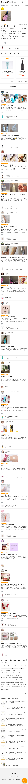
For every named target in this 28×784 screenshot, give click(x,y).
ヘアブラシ (3, 675)
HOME (14, 773)
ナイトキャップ (9, 670)
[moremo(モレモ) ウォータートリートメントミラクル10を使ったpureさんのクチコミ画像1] (6, 16)
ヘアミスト (19, 677)
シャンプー (3, 665)
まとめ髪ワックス (4, 677)
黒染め (19, 684)
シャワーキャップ (22, 665)
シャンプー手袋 (15, 668)
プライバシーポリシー (16, 779)
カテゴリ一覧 (10, 776)
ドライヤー (15, 670)
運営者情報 (4, 779)
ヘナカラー (23, 684)
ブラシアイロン (4, 672)
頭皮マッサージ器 (4, 686)
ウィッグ (10, 679)
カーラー (21, 682)
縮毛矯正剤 (3, 684)
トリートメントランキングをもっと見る (19, 81)
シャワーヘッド (11, 672)
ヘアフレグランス (4, 679)
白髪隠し (12, 682)
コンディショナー (9, 665)
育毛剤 (10, 686)
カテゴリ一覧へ (24, 693)
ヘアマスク (16, 665)
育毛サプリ (17, 686)
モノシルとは (17, 776)
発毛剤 (13, 686)
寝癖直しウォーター (13, 677)
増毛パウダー (23, 686)
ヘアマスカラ (14, 684)
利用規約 (9, 779)
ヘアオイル (3, 670)
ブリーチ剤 (17, 682)
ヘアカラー (3, 682)
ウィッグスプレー (16, 679)
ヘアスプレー (12, 675)
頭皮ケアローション (5, 689)
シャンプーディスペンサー (6, 668)
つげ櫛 (7, 675)
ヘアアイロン (20, 670)
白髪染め (8, 682)
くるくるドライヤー (19, 672)
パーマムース (23, 679)
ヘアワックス (18, 675)
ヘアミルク (21, 668)
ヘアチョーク (8, 684)
